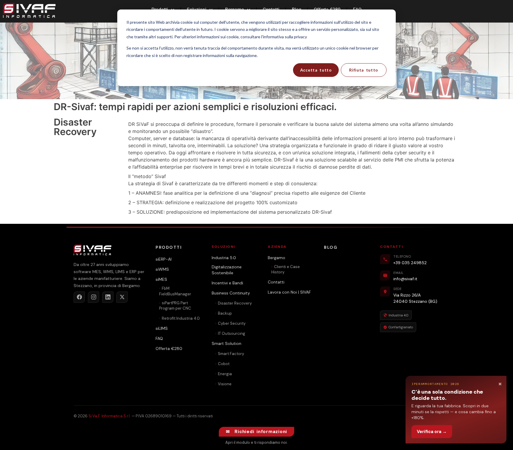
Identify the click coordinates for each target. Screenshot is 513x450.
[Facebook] (79, 297)
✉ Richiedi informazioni (256, 432)
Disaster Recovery (235, 303)
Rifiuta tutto (363, 69)
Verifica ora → (432, 432)
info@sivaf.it (405, 278)
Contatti (276, 282)
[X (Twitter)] (122, 297)
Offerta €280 (169, 348)
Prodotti (169, 247)
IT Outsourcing (231, 333)
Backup (225, 313)
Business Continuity (231, 293)
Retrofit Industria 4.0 (181, 318)
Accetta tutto (316, 69)
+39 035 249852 (410, 262)
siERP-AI (164, 259)
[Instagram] (93, 297)
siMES (161, 279)
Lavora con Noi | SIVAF (289, 292)
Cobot (223, 363)
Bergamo (276, 257)
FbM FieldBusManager (175, 291)
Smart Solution (226, 343)
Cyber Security (232, 323)
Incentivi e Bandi (227, 283)
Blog (330, 247)
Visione (225, 383)
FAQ (159, 338)
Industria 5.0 (224, 257)
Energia (225, 373)
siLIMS (162, 328)
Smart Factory (231, 353)
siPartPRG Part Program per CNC (175, 305)
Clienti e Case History (285, 269)
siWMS (162, 269)
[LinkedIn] (107, 297)
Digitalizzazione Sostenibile (227, 269)
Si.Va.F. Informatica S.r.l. (109, 416)
